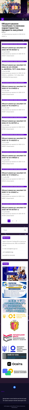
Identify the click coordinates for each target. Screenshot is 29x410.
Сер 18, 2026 (6, 52)
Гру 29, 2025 (6, 160)
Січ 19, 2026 (6, 90)
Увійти (2, 391)
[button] (26, 19)
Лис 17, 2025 (6, 194)
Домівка (3, 32)
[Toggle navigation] (23, 19)
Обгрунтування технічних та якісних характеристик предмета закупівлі (13, 44)
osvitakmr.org (9, 252)
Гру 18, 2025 (6, 177)
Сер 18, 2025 (6, 212)
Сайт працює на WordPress (10, 406)
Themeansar (14, 407)
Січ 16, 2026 (6, 108)
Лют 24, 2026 (6, 71)
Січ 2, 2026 (6, 142)
